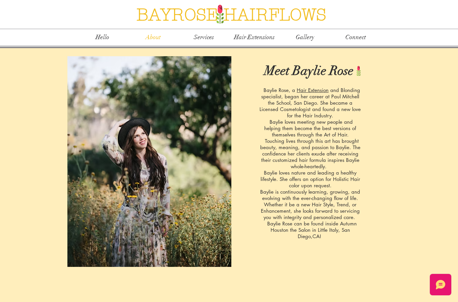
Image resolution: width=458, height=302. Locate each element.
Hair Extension (313, 90)
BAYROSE (179, 15)
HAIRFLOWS (274, 15)
